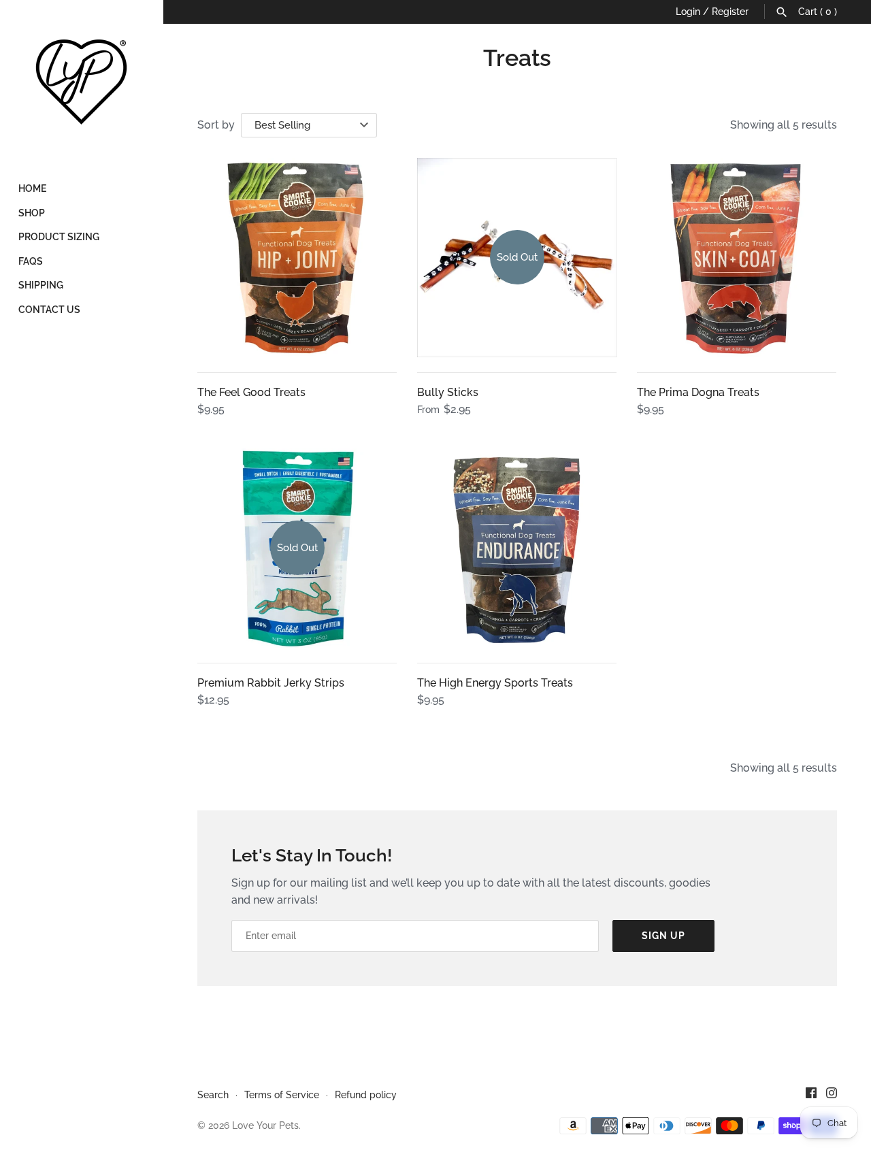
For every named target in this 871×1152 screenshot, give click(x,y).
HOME (32, 188)
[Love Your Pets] (81, 81)
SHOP (31, 213)
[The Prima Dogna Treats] (736, 257)
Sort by (216, 124)
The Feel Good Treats (251, 392)
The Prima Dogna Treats (698, 392)
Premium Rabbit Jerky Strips (270, 682)
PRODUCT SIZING (58, 236)
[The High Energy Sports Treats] (517, 548)
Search (213, 1094)
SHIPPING (40, 285)
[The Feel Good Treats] (297, 257)
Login (688, 11)
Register (730, 11)
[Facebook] (811, 1095)
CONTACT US (49, 309)
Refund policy (366, 1094)
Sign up (663, 935)
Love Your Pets (265, 1125)
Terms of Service (281, 1094)
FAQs (30, 261)
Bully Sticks (447, 392)
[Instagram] (831, 1095)
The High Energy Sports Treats (495, 682)
